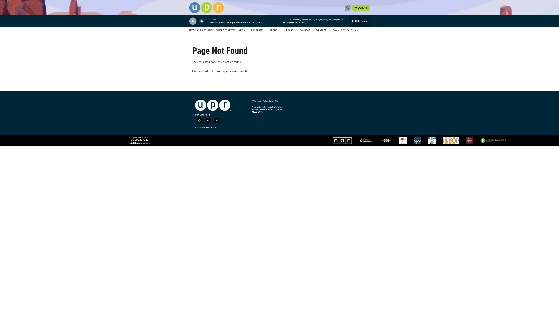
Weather (321, 30)
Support (288, 30)
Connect (305, 30)
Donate (362, 7)
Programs (257, 30)
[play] (193, 21)
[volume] (201, 21)
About (273, 30)
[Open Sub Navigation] (247, 30)
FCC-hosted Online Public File (265, 101)
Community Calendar (345, 30)
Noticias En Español (201, 30)
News (242, 30)
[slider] (206, 21)
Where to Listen (226, 30)
